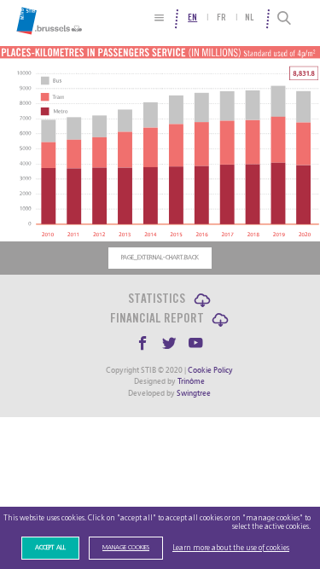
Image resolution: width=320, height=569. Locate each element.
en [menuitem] (192, 18)
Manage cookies (125, 547)
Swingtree (194, 393)
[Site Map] (159, 17)
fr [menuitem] (221, 18)
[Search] (285, 19)
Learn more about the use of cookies (230, 548)
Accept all (50, 547)
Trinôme (191, 381)
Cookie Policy (210, 370)
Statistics (156, 299)
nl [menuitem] (249, 18)
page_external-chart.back (160, 257)
